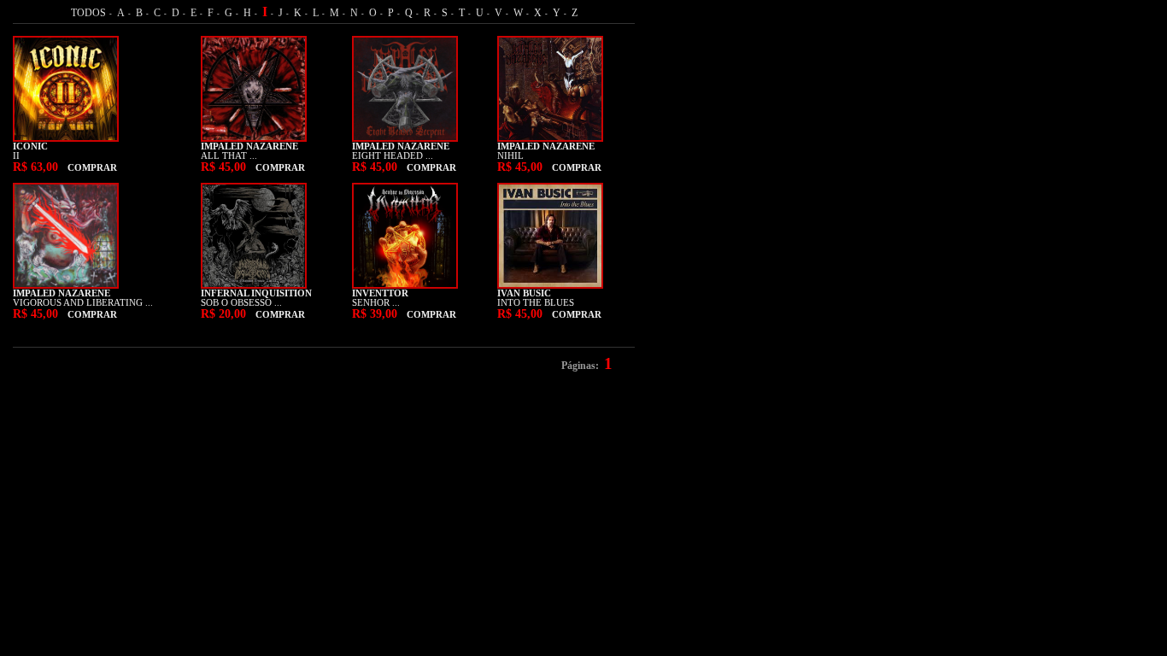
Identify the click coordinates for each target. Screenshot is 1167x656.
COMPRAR (92, 168)
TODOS (88, 13)
